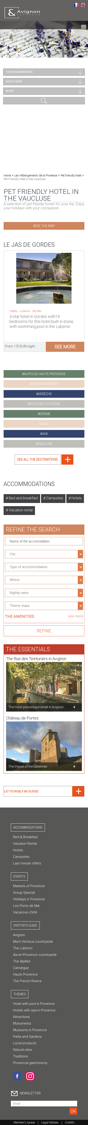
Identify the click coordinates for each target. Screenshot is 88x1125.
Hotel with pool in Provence (34, 1004)
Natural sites (22, 1050)
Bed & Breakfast (25, 837)
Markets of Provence (29, 886)
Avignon (19, 935)
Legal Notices (49, 1122)
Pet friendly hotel (70, 175)
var (45, 434)
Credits (69, 1122)
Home (7, 175)
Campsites (54, 498)
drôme (44, 414)
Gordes (37, 311)
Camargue (21, 968)
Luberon (25, 311)
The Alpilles (21, 961)
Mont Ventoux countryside (33, 942)
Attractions (21, 1017)
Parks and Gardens (27, 1037)
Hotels (76, 498)
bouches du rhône (45, 404)
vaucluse (45, 444)
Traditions (20, 1056)
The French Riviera (27, 981)
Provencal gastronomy (30, 1063)
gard (45, 424)
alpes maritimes (44, 384)
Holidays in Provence (29, 899)
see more (65, 346)
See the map (45, 226)
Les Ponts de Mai (26, 906)
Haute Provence (25, 974)
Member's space (24, 1122)
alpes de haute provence (45, 374)
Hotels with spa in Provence (34, 1010)
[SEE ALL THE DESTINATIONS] (44, 463)
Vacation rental (20, 510)
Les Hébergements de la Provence (35, 175)
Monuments (22, 1023)
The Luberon (22, 948)
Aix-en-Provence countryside (35, 955)
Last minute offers (27, 863)
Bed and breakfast (23, 498)
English (83, 4)
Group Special (24, 893)
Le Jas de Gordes (29, 244)
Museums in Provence (30, 1030)
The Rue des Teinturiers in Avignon (36, 658)
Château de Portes (22, 718)
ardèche (45, 394)
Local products (24, 1043)
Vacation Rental (25, 844)
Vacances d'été (25, 912)
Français (76, 4)
